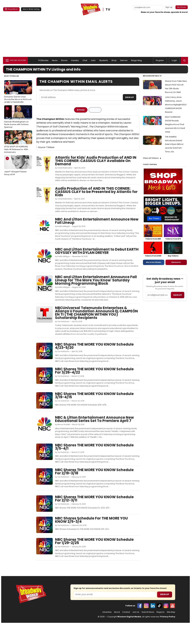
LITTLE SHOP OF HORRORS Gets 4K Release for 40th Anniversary (16, 143)
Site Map (171, 612)
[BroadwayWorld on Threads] (166, 605)
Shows (64, 60)
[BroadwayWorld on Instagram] (146, 605)
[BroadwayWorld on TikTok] (159, 605)
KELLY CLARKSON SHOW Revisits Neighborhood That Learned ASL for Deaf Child (175, 124)
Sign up (177, 295)
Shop (114, 60)
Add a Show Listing (31, 9)
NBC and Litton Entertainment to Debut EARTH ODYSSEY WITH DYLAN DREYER (96, 251)
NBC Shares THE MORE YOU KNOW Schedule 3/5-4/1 (94, 447)
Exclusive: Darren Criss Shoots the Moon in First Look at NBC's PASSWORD (18, 92)
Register (160, 60)
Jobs (93, 60)
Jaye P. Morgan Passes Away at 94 (15, 166)
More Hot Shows (153, 262)
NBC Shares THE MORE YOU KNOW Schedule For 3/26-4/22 (94, 371)
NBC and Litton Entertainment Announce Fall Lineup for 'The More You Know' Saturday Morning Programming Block (96, 280)
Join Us (135, 612)
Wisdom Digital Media (129, 616)
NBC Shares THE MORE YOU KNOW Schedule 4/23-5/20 (94, 346)
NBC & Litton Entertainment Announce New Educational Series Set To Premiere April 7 (94, 419)
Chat (85, 60)
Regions (160, 612)
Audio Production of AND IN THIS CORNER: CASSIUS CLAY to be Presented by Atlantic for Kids (96, 191)
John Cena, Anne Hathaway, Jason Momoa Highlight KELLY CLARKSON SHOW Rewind (176, 104)
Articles (81, 110)
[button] (184, 60)
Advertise (107, 612)
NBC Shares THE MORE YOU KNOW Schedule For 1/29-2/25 (94, 541)
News (54, 60)
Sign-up (168, 7)
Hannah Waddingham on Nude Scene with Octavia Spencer (16, 117)
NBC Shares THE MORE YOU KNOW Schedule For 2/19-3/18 (94, 471)
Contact (126, 612)
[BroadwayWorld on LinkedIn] (152, 605)
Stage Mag (136, 60)
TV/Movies (43, 60)
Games (123, 60)
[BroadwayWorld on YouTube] (172, 605)
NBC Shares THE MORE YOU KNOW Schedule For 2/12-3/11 (94, 498)
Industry (75, 60)
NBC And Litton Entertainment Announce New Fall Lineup (96, 221)
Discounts (176, 262)
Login (174, 60)
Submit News (148, 612)
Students (103, 60)
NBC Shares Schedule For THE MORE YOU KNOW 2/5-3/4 (91, 520)
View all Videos (151, 158)
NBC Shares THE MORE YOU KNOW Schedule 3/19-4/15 (94, 395)
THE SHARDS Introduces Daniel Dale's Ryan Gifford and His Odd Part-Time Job (174, 144)
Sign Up (129, 97)
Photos (95, 110)
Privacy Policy (167, 616)
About (117, 612)
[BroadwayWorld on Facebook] (139, 605)
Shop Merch (13, 9)
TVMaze (50, 147)
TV (108, 9)
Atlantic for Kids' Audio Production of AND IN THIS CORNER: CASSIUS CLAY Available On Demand (95, 160)
